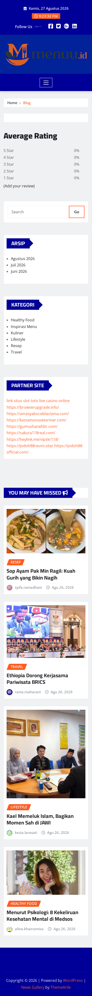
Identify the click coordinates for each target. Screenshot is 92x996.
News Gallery (32, 987)
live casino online (54, 400)
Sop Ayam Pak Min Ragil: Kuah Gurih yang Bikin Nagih (41, 574)
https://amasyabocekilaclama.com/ (38, 413)
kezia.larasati (26, 832)
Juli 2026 (18, 265)
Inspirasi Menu (24, 326)
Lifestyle (18, 339)
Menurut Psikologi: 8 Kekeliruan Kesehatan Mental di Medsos (42, 915)
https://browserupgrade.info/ (33, 407)
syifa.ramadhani (28, 587)
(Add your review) (19, 186)
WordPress (73, 980)
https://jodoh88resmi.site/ (30, 445)
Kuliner (17, 333)
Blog (26, 102)
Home (12, 102)
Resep (16, 345)
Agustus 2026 (23, 258)
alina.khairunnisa (29, 928)
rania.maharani (28, 691)
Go (76, 211)
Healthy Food (22, 320)
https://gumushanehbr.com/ (32, 426)
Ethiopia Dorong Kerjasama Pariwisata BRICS (37, 678)
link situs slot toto (22, 400)
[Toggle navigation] (46, 82)
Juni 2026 (19, 271)
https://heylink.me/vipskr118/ (33, 439)
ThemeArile (60, 987)
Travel (16, 352)
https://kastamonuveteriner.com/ (36, 420)
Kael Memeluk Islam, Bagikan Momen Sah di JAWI (40, 819)
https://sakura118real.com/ (31, 432)
